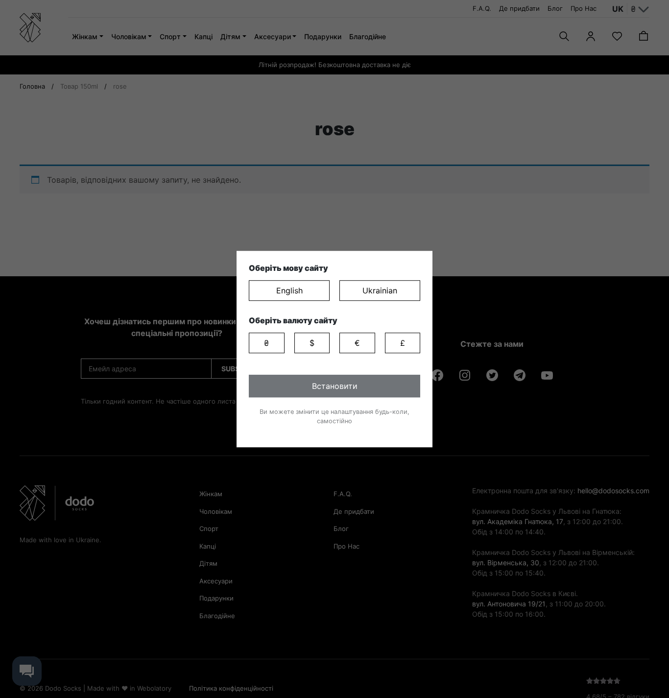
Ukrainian (379, 290)
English (289, 290)
